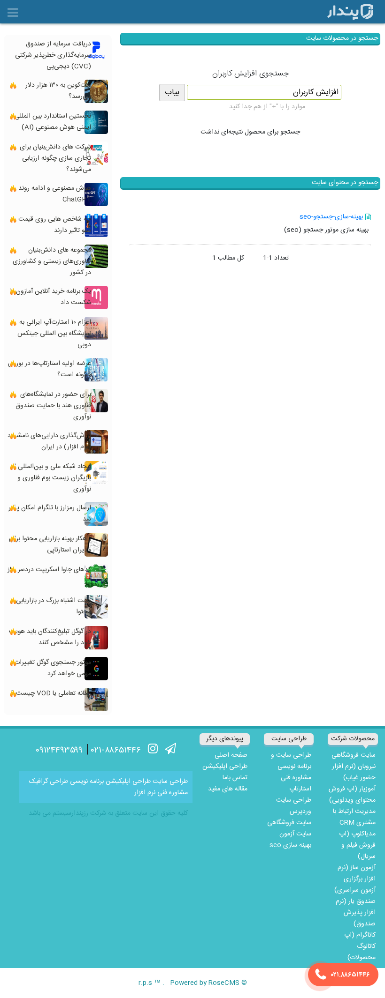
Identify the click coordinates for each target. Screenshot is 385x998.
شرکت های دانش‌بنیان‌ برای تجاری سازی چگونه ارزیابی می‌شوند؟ (55, 158)
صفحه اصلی (231, 755)
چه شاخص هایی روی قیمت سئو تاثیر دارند (54, 225)
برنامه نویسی (87, 781)
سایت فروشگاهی (353, 755)
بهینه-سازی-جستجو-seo (331, 217)
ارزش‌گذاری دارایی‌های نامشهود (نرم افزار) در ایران (49, 441)
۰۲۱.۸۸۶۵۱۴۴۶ (350, 975)
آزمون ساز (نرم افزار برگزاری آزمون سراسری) (355, 879)
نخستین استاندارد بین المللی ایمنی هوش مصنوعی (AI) (53, 122)
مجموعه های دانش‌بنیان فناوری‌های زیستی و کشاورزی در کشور (52, 261)
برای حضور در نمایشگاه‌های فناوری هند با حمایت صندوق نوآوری (53, 406)
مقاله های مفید (227, 789)
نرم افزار (144, 792)
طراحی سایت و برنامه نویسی (291, 761)
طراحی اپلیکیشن (224, 766)
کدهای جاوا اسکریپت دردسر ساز (49, 569)
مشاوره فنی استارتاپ (296, 783)
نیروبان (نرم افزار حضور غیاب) (354, 772)
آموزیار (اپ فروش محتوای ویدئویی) (352, 794)
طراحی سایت (170, 781)
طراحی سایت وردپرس (293, 806)
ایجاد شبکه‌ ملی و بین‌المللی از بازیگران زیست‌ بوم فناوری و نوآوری (51, 478)
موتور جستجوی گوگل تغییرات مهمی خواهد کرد (52, 668)
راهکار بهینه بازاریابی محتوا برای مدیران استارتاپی (50, 544)
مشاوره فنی (172, 792)
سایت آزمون (295, 834)
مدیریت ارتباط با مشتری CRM (354, 817)
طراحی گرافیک (48, 781)
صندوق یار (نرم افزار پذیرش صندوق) (356, 913)
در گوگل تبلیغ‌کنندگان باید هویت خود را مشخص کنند (50, 637)
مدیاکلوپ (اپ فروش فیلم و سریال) (357, 845)
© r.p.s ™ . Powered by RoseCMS (193, 983)
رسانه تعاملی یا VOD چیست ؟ (51, 693)
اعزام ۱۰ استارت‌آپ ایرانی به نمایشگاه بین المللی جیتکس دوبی (54, 333)
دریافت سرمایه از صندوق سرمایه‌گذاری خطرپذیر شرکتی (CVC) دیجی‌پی (53, 55)
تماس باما (235, 777)
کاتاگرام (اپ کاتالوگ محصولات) (360, 946)
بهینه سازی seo (290, 845)
